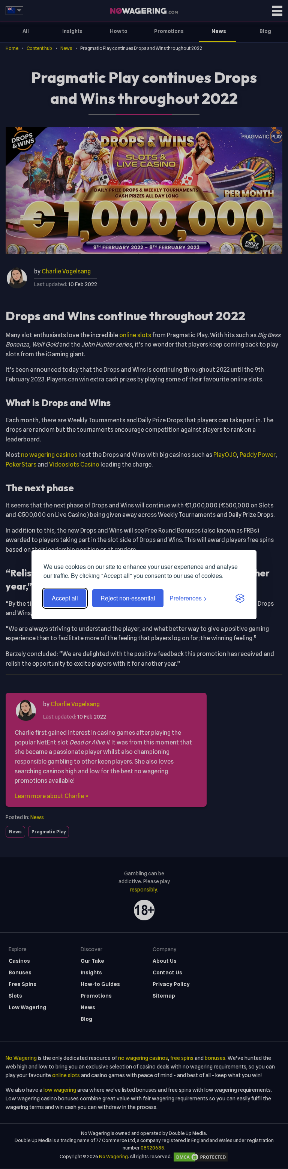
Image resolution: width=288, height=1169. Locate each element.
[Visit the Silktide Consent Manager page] (240, 598)
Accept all (65, 598)
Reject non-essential (127, 598)
